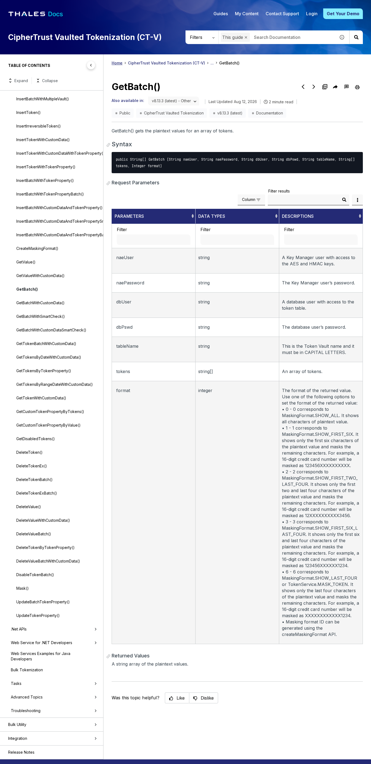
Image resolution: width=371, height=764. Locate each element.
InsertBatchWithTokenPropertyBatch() (50, 194)
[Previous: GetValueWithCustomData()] (303, 86)
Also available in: (128, 100)
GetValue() (26, 262)
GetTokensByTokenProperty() (43, 370)
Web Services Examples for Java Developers (40, 656)
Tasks (16, 683)
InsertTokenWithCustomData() (43, 139)
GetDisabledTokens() (35, 438)
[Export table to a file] (357, 199)
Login (311, 13)
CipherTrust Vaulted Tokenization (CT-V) (166, 63)
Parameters (129, 216)
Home (117, 63)
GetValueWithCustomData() (40, 275)
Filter (122, 229)
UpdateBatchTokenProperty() (43, 602)
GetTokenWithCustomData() (41, 398)
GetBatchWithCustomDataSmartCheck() (51, 330)
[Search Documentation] (356, 37)
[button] (246, 37)
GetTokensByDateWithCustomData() (48, 357)
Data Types (211, 216)
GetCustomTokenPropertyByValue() (48, 425)
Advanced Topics (27, 697)
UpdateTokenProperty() (38, 615)
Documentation (269, 113)
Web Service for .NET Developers (41, 642)
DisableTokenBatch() (35, 574)
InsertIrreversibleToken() (38, 126)
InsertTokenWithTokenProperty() (46, 166)
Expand (21, 80)
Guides (220, 13)
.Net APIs (19, 629)
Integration (17, 738)
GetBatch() (27, 289)
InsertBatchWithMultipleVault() (42, 99)
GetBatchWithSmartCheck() (40, 316)
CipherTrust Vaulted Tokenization (174, 113)
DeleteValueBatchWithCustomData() (48, 561)
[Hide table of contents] (91, 65)
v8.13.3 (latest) (230, 113)
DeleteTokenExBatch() (36, 493)
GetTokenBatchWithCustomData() (46, 343)
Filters (196, 37)
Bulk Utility (17, 724)
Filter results (279, 191)
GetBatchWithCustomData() (40, 302)
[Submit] (344, 199)
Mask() (22, 588)
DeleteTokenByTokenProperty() (45, 547)
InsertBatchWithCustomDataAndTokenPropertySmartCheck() (59, 221)
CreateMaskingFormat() (37, 248)
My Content (247, 13)
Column (248, 199)
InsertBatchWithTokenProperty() (45, 180)
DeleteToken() (29, 452)
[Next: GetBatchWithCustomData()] (314, 86)
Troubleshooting (25, 710)
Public (125, 113)
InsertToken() (28, 112)
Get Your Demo (343, 13)
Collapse (50, 80)
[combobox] (277, 37)
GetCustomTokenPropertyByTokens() (50, 411)
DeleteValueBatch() (33, 534)
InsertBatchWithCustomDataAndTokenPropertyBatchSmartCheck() (59, 234)
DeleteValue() (28, 506)
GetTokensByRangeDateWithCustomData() (54, 384)
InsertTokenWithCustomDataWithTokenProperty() (59, 153)
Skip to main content (24, 6)
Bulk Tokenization (27, 669)
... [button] (212, 63)
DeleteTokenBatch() (34, 479)
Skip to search (66, 6)
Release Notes (21, 752)
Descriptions (298, 216)
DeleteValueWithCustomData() (43, 520)
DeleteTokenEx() (31, 466)
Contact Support (282, 13)
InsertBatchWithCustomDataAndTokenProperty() (59, 207)
